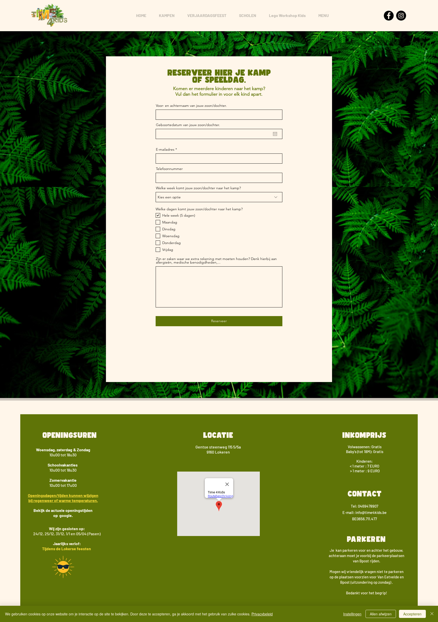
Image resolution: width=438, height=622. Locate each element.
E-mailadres (165, 149)
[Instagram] (401, 16)
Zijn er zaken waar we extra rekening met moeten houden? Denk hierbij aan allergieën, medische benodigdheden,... (216, 260)
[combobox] (219, 197)
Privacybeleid (262, 613)
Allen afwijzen (381, 613)
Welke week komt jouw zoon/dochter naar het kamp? (198, 188)
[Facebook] (389, 16)
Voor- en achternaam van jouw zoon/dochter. (191, 105)
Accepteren (412, 613)
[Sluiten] (432, 614)
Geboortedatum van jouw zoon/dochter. (188, 125)
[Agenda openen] (275, 134)
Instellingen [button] (352, 613)
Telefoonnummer (169, 168)
